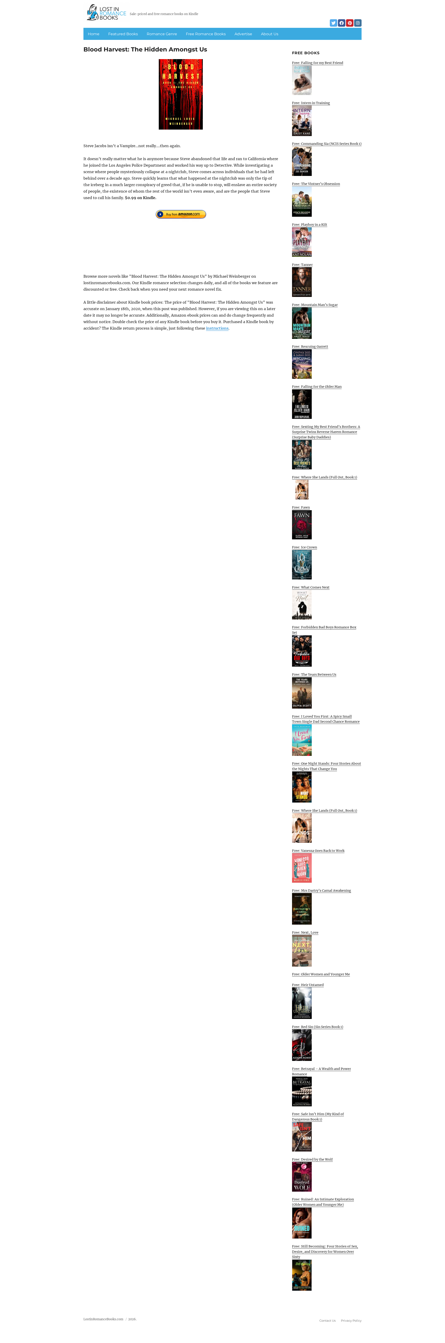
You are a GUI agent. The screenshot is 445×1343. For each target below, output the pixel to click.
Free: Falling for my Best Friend (317, 63)
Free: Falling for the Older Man (317, 387)
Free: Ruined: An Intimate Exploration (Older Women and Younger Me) (323, 1202)
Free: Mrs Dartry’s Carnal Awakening (321, 890)
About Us (269, 34)
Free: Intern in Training (311, 103)
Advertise (243, 34)
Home (93, 34)
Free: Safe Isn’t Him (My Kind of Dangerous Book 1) (318, 1116)
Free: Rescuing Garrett (310, 346)
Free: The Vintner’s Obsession (316, 184)
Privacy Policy (351, 1320)
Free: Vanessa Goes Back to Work (318, 851)
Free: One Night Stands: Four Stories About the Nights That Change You (326, 766)
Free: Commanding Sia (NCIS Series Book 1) (327, 144)
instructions (217, 328)
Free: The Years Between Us (314, 674)
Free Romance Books (206, 34)
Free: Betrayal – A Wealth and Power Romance (321, 1071)
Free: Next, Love (305, 932)
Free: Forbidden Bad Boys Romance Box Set (324, 630)
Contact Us (327, 1320)
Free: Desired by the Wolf (312, 1159)
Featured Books (123, 34)
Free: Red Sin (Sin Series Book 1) (317, 1027)
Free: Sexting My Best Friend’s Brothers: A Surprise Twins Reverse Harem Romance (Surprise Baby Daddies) (326, 432)
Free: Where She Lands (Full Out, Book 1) (324, 477)
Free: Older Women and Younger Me (321, 974)
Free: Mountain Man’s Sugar (315, 305)
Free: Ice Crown (304, 547)
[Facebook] (341, 23)
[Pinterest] (349, 23)
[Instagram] (358, 23)
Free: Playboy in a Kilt (309, 225)
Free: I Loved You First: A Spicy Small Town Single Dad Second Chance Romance (326, 719)
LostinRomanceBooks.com (103, 1319)
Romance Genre (162, 34)
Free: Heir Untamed (308, 985)
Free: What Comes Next (311, 587)
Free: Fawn (301, 507)
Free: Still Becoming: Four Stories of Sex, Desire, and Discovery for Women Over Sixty (325, 1251)
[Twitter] (333, 23)
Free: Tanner (302, 265)
